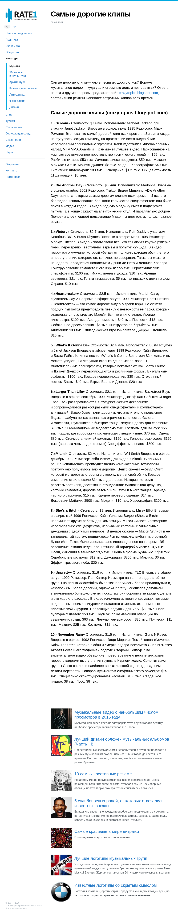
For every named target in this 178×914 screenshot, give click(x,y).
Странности (13, 139)
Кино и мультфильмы (23, 88)
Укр (14, 26)
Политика (12, 39)
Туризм (10, 121)
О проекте (12, 164)
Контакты (12, 170)
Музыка (14, 66)
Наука (9, 152)
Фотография (17, 100)
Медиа (10, 146)
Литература (17, 94)
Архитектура (17, 82)
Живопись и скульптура (17, 74)
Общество (12, 52)
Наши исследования (19, 33)
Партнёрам (13, 176)
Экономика (13, 45)
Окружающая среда (18, 133)
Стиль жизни (14, 127)
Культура (12, 58)
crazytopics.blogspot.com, (139, 93)
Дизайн (14, 107)
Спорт (10, 114)
